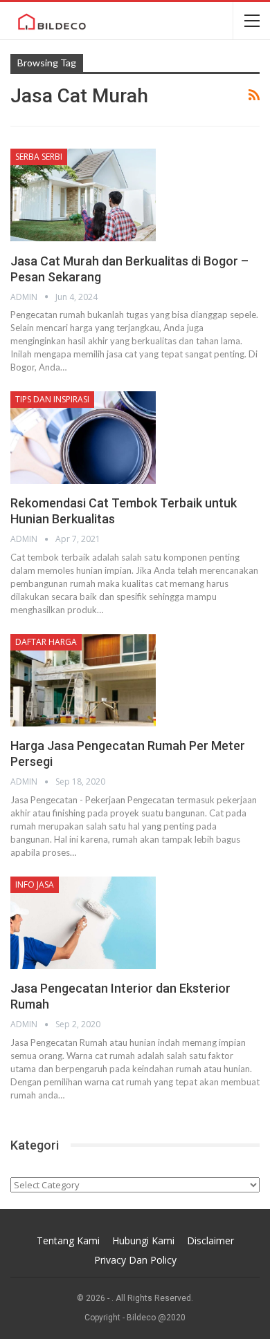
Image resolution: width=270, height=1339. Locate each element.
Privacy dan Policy (135, 1259)
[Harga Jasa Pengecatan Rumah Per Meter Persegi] (83, 680)
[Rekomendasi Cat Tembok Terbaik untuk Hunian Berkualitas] (83, 437)
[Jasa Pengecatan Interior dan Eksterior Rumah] (83, 923)
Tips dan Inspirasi (52, 399)
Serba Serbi (38, 156)
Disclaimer (210, 1240)
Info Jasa (34, 884)
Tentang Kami (68, 1240)
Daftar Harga (46, 642)
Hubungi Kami (143, 1240)
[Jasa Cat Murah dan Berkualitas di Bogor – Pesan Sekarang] (83, 195)
